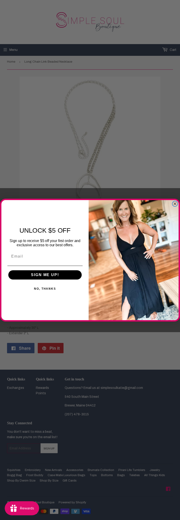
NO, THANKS (45, 288)
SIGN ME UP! (45, 275)
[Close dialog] (175, 203)
